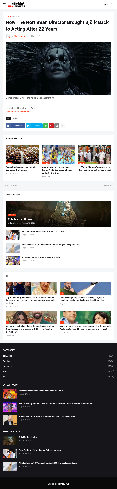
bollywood (58, 356)
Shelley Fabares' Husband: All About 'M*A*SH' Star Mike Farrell (47, 416)
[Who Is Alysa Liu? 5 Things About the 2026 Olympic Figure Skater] (13, 248)
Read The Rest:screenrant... (19, 111)
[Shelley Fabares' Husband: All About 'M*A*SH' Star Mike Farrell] (10, 420)
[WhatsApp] (45, 125)
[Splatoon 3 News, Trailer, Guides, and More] (13, 260)
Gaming (58, 361)
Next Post (108, 185)
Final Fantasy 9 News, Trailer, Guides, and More (43, 231)
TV (58, 376)
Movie (16, 16)
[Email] (56, 125)
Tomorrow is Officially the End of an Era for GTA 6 (41, 391)
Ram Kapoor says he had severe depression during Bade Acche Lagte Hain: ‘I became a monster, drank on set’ (85, 327)
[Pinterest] (51, 125)
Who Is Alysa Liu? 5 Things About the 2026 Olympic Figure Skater (51, 244)
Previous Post (11, 185)
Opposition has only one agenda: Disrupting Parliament (21, 168)
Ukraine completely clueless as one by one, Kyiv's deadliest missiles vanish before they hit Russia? (82, 298)
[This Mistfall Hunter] (10, 440)
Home (8, 16)
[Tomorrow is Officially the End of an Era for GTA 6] (10, 394)
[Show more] (62, 125)
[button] (4, 4)
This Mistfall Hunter (28, 437)
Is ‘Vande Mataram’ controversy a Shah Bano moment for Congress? (94, 168)
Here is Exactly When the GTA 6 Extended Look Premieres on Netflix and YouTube (55, 403)
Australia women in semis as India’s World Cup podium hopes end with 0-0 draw (57, 170)
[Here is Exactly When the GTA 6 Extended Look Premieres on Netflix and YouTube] (10, 407)
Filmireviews (63, 484)
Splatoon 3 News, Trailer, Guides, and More (41, 257)
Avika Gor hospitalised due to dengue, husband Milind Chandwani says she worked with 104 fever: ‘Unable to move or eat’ (30, 329)
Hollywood (58, 366)
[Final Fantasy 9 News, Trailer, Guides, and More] (13, 235)
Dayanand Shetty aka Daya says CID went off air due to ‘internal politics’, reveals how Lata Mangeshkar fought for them (30, 300)
